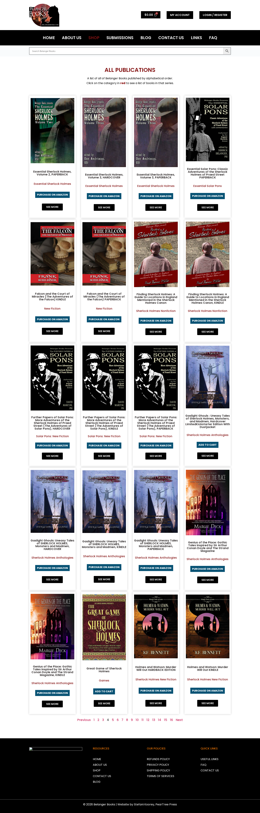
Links (196, 38)
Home (49, 38)
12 (147, 720)
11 (142, 720)
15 (165, 720)
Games (104, 680)
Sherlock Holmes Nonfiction (156, 311)
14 (159, 720)
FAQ (213, 38)
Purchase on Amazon (52, 194)
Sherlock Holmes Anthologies (208, 435)
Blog (145, 38)
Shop (93, 38)
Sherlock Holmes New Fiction (155, 679)
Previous (84, 720)
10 (137, 720)
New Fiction (52, 309)
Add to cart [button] (207, 445)
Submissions (119, 38)
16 (171, 720)
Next (179, 720)
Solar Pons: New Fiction (52, 436)
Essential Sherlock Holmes (52, 184)
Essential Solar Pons (207, 186)
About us (71, 38)
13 (153, 720)
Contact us (171, 38)
